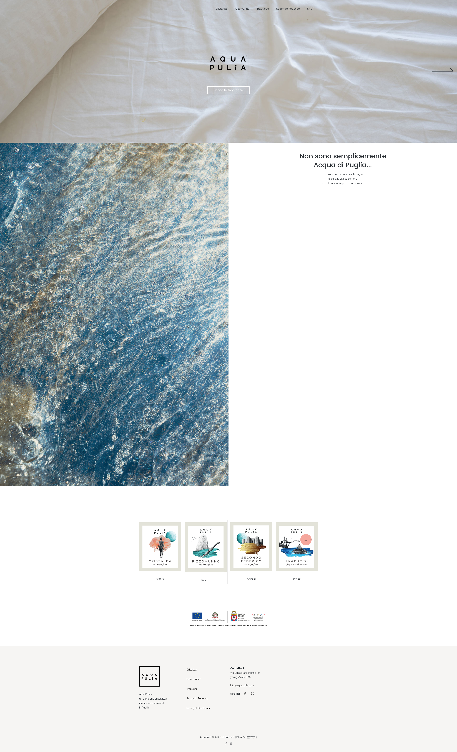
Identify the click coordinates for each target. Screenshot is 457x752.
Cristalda (192, 669)
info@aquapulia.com (242, 685)
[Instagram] (231, 743)
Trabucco (192, 688)
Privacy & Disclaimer (198, 708)
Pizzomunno (194, 679)
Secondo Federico (197, 698)
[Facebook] (226, 743)
